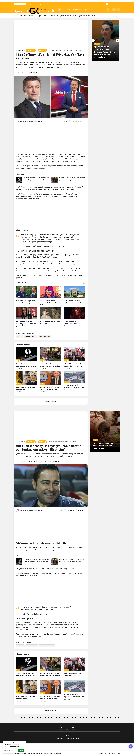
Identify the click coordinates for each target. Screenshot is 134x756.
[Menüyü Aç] (59, 9)
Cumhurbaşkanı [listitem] (32, 646)
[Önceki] (93, 40)
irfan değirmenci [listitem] (30, 336)
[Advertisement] (50, 35)
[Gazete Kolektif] (35, 11)
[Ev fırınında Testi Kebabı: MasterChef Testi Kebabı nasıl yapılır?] (105, 431)
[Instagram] (73, 727)
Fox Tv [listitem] (19, 336)
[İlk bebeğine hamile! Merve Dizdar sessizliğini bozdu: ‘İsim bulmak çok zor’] (105, 40)
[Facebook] (61, 727)
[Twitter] (67, 727)
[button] (118, 9)
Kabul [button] (21, 750)
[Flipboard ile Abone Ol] (38, 121)
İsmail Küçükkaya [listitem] (44, 336)
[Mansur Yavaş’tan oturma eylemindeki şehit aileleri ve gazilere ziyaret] (68, 180)
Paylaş (118, 753)
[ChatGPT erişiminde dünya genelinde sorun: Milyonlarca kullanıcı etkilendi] (33, 180)
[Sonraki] (117, 40)
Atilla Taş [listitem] (20, 646)
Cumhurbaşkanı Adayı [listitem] (47, 646)
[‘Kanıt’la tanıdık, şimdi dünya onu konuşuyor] (26, 381)
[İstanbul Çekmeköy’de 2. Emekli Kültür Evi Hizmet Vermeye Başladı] (74, 358)
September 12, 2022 (58, 246)
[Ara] (107, 9)
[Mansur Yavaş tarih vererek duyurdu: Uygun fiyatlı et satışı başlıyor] (50, 381)
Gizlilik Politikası (8, 750)
